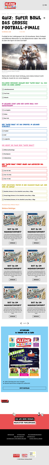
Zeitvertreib (4, 13)
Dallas (5, 114)
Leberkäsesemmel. (9, 89)
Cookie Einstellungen (35, 438)
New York (6, 118)
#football (4, 204)
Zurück (4, 401)
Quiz (8, 13)
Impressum (11, 434)
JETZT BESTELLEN (24, 388)
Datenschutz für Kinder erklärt (16, 438)
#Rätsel (13, 204)
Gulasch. (6, 97)
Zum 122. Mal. (7, 174)
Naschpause (7, 154)
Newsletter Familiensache (24, 423)
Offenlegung (21, 434)
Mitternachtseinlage (9, 149)
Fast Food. (6, 93)
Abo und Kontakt (19, 436)
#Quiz (9, 204)
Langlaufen (7, 139)
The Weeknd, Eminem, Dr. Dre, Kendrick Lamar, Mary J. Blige (19, 199)
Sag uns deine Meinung (24, 419)
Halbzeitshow (7, 158)
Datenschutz (31, 436)
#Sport (17, 204)
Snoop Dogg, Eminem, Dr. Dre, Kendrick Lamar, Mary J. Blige (19, 195)
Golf (5, 135)
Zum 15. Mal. (7, 178)
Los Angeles (7, 110)
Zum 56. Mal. (7, 170)
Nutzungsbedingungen (34, 434)
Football (6, 130)
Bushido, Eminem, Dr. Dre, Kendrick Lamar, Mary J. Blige (18, 191)
